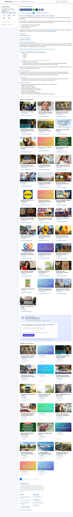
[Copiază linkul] (42, 10)
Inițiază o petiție (64, 1)
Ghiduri (22, 494)
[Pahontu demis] (28, 180)
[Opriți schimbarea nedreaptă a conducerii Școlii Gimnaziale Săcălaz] (28, 269)
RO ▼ (17, 1)
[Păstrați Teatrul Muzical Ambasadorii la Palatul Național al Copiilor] (63, 180)
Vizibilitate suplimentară (43, 13)
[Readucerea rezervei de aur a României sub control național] (63, 233)
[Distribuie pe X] (36, 10)
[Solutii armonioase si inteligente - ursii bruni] (28, 145)
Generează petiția (29, 335)
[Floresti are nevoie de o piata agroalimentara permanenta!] (45, 180)
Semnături (31, 13)
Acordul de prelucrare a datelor (50, 31)
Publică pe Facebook (26, 9)
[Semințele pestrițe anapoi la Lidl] (28, 286)
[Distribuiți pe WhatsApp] (34, 10)
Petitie (23, 13)
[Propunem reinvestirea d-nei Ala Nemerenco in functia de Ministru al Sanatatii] (45, 216)
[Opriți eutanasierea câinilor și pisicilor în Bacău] (63, 145)
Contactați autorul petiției (25, 39)
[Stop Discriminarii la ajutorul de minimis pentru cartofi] (63, 251)
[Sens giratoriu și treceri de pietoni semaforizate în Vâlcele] (28, 233)
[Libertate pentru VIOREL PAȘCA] (28, 109)
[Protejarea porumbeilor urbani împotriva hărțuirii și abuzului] (45, 251)
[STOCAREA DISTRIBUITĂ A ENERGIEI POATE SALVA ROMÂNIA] (63, 198)
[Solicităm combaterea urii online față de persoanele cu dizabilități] (45, 109)
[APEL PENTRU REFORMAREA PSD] (63, 215)
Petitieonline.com (9, 1)
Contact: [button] (32, 1)
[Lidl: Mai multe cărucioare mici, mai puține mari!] (28, 198)
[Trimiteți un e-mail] (39, 10)
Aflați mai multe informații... (9, 12)
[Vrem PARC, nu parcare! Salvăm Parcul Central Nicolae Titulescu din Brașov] (45, 287)
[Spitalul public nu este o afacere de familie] (63, 127)
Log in (57, 1)
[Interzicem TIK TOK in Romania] (45, 144)
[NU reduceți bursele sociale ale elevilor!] (28, 304)
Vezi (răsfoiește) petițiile (24, 1)
